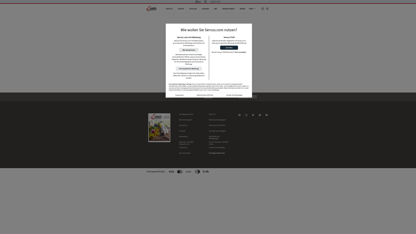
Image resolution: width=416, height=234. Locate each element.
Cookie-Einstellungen (234, 95)
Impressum (179, 95)
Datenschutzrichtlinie (205, 95)
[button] (229, 48)
